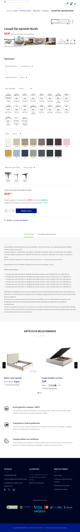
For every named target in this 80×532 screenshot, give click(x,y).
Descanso (36, 11)
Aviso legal (58, 475)
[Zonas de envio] (6, 425)
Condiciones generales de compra (63, 480)
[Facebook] (5, 490)
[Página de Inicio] (16, 4)
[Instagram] (14, 490)
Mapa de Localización (36, 483)
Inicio (16, 11)
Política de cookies (60, 489)
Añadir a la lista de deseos (17, 220)
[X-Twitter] (9, 489)
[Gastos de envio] (6, 409)
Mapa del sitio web (40, 500)
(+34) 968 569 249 (10, 475)
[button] (75, 4)
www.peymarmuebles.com (13, 483)
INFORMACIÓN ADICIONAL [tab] (47, 234)
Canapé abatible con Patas (52, 378)
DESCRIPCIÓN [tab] (29, 234)
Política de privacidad (61, 485)
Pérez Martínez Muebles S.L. (35, 528)
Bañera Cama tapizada (13, 378)
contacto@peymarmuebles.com (15, 479)
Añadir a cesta (26, 211)
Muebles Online (25, 11)
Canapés (45, 11)
